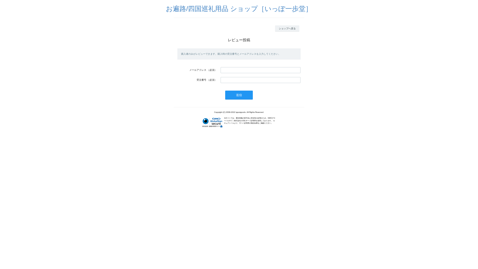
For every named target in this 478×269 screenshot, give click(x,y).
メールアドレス (197, 70)
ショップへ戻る (287, 28)
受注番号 (201, 79)
